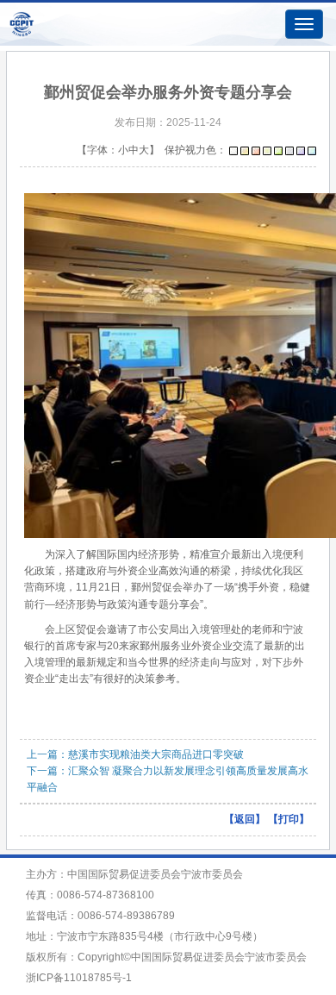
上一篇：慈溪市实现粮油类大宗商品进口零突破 (135, 754)
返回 (244, 819)
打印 (288, 819)
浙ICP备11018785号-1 (79, 978)
